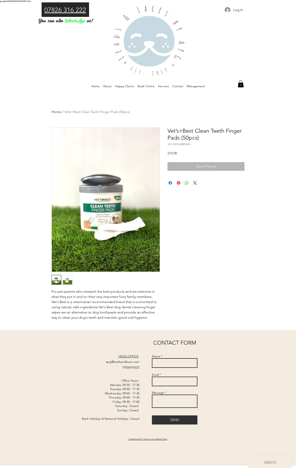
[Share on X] (195, 183)
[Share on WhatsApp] (186, 183)
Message (158, 392)
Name (156, 356)
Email (155, 374)
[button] (241, 83)
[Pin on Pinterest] (178, 183)
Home (56, 112)
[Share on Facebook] (170, 183)
